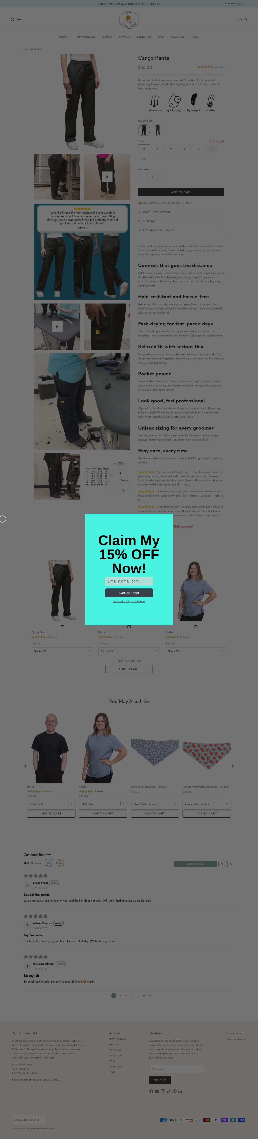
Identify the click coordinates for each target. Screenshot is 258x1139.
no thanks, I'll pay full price (129, 601)
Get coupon (129, 593)
